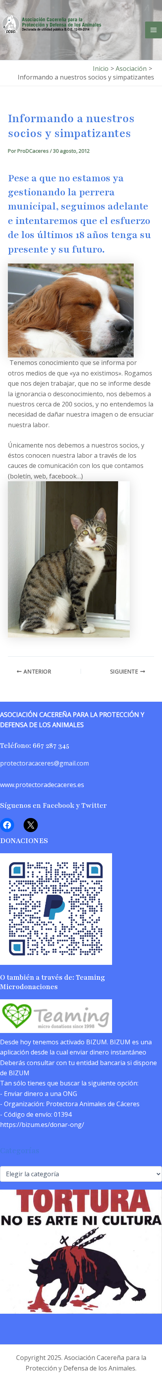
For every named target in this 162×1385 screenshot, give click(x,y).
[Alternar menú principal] (153, 30)
